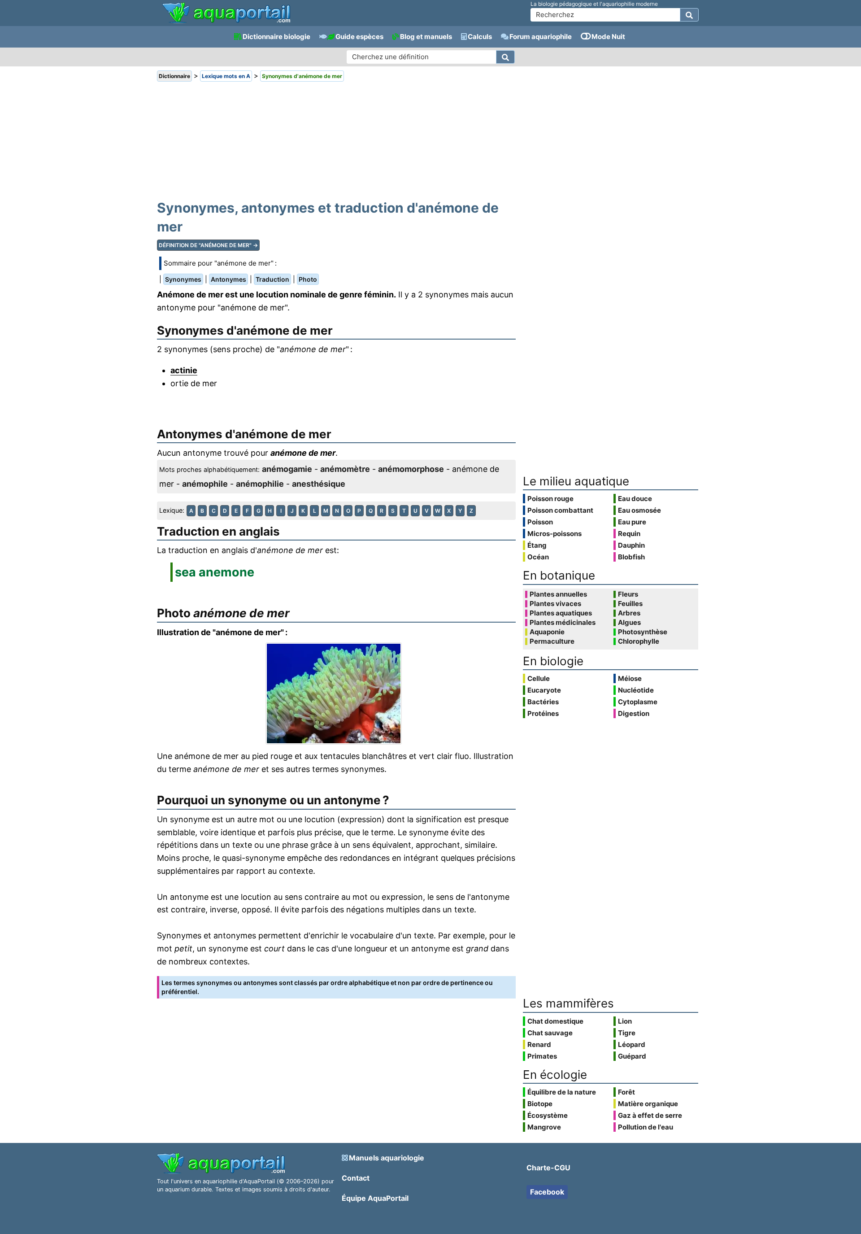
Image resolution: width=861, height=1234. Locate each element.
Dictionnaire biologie (276, 36)
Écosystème (547, 1115)
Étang (537, 545)
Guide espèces (359, 36)
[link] (226, 13)
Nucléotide (636, 690)
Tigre (626, 1033)
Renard (539, 1044)
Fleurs (628, 594)
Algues (629, 622)
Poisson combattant (560, 510)
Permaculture (552, 641)
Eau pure (632, 522)
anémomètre (345, 469)
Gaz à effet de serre (650, 1115)
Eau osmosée (639, 510)
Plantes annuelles (558, 594)
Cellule (538, 678)
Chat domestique (555, 1021)
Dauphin (631, 545)
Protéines (543, 713)
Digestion (633, 713)
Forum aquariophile (540, 36)
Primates (542, 1056)
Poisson (540, 522)
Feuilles (630, 603)
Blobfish (631, 557)
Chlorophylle (638, 641)
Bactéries (543, 702)
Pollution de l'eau (645, 1127)
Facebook (547, 1191)
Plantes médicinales (563, 622)
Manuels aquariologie (386, 1157)
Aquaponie (547, 632)
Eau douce (635, 498)
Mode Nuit (608, 36)
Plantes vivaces (555, 603)
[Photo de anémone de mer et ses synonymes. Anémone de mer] (336, 693)
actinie (183, 370)
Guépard (632, 1056)
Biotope (539, 1103)
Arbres (629, 613)
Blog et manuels (426, 36)
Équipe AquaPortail (375, 1198)
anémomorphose (411, 469)
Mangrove (544, 1127)
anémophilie (260, 483)
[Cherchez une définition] (505, 57)
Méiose (630, 678)
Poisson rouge (550, 498)
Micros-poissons (554, 533)
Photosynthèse (642, 632)
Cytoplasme (637, 702)
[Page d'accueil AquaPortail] (226, 22)
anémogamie (287, 469)
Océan (538, 557)
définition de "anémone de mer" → (208, 245)
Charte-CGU (548, 1167)
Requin (629, 533)
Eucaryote (544, 690)
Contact (356, 1177)
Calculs (480, 36)
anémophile (205, 483)
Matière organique (648, 1103)
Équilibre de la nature (561, 1092)
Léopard (631, 1044)
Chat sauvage (550, 1033)
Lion (625, 1021)
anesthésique (318, 483)
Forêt (626, 1092)
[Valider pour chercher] (689, 15)
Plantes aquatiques (561, 613)
